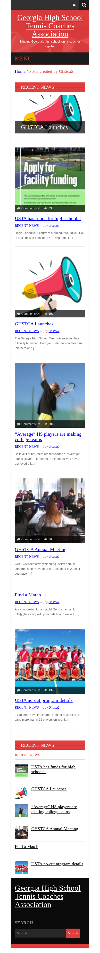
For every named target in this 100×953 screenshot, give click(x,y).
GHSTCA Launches (44, 127)
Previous (12, 118)
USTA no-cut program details (44, 699)
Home (20, 71)
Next (88, 118)
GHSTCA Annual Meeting (41, 549)
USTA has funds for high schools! (48, 218)
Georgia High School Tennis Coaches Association (50, 25)
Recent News (27, 225)
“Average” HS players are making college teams (54, 809)
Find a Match (28, 594)
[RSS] (74, 5)
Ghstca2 (54, 225)
